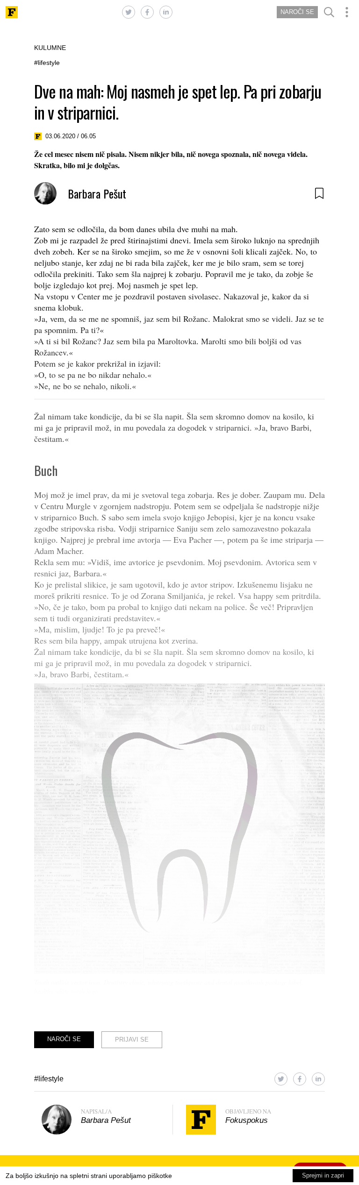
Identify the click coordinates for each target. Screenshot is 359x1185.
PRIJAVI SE (132, 1039)
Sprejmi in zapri (323, 1175)
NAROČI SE (297, 11)
